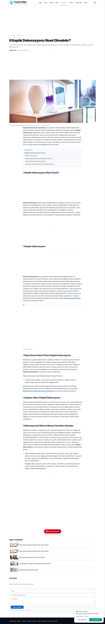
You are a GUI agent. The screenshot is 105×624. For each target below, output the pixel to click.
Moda (57, 2)
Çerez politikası (80, 616)
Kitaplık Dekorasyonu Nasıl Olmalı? (35, 153)
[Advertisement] (52, 18)
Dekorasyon (64, 2)
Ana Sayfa (12, 35)
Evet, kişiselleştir (95, 619)
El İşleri (71, 2)
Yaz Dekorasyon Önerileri (72, 298)
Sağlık (40, 2)
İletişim (19, 621)
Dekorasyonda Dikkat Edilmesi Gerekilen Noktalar (39, 164)
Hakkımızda (12, 621)
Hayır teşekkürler (82, 619)
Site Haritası (50, 621)
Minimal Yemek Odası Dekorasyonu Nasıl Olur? (38, 391)
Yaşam (86, 2)
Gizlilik (23, 621)
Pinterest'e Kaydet (53, 531)
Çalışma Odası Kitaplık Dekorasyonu (35, 161)
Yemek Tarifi (78, 2)
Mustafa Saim (13, 50)
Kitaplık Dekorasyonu (31, 155)
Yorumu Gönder (17, 607)
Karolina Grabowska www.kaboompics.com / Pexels (24, 125)
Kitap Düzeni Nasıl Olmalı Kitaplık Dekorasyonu (38, 158)
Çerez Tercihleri (41, 621)
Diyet (45, 2)
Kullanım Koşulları (31, 621)
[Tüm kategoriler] (94, 2)
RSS (56, 621)
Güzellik (51, 2)
